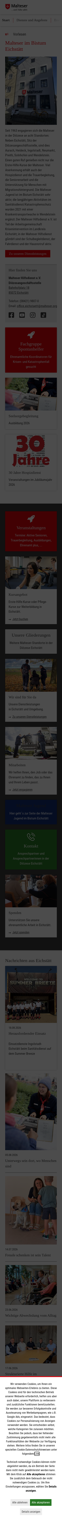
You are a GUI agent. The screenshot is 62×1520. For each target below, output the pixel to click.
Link (37, 1453)
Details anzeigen (32, 1511)
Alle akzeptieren (41, 1502)
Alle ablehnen (20, 1502)
